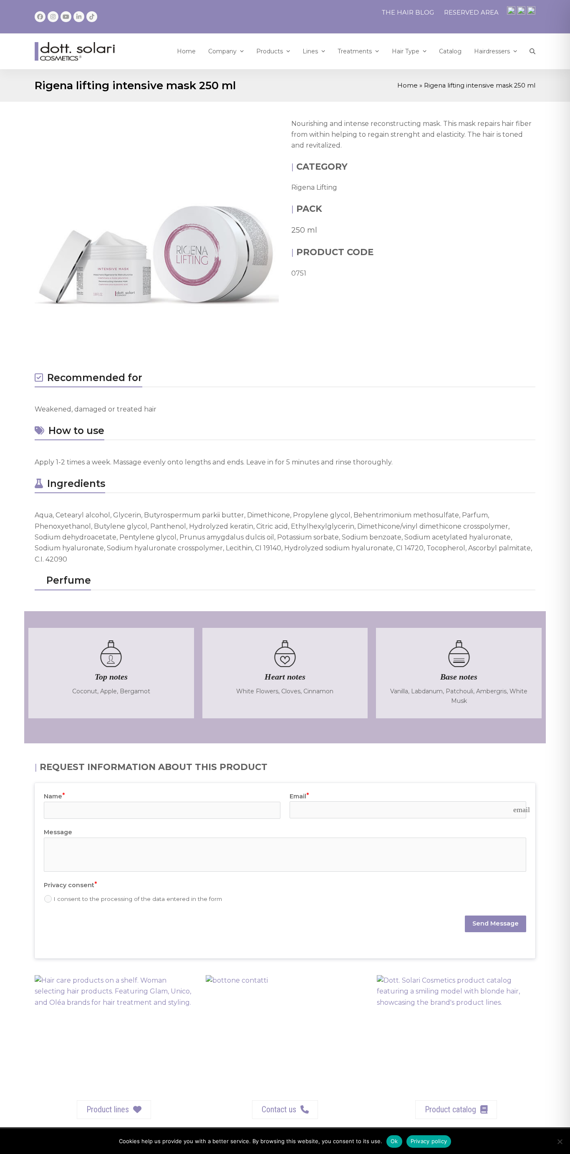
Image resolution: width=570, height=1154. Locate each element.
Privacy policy (429, 1141)
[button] (532, 51)
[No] (559, 1141)
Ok (394, 1141)
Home (407, 85)
